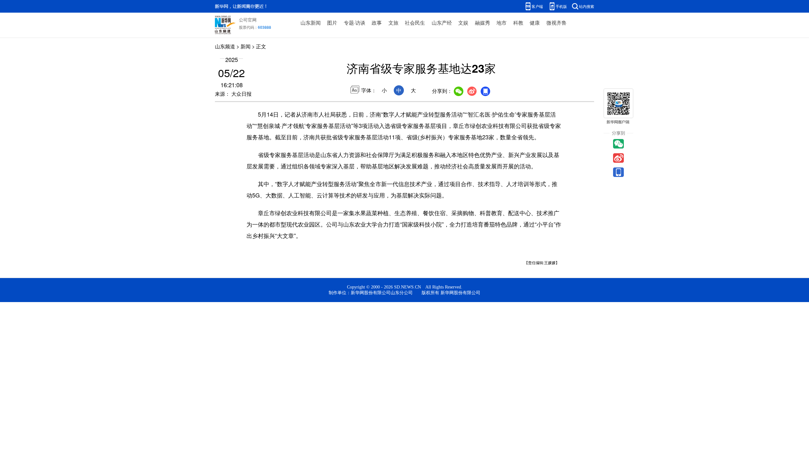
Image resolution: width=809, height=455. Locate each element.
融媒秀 (482, 22)
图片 (332, 22)
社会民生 (415, 22)
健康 (535, 22)
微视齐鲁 (556, 22)
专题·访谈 (354, 22)
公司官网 (248, 19)
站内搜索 (586, 6)
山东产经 (442, 22)
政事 (377, 22)
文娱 (463, 22)
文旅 (393, 22)
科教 (518, 22)
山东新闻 (311, 22)
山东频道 (225, 46)
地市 (501, 22)
